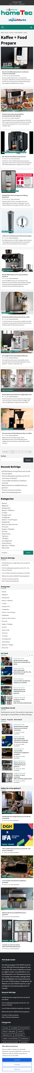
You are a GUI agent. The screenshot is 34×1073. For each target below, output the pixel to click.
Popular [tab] (10, 719)
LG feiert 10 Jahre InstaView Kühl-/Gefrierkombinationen (10, 580)
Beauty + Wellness (8, 510)
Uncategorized (7, 541)
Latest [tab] (3, 719)
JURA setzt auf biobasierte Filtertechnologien (17, 236)
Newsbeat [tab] (18, 719)
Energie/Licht (6, 515)
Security (4, 531)
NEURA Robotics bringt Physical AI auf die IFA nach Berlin (16, 564)
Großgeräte (6, 517)
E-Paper (4, 513)
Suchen (3, 456)
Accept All (17, 1060)
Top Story (16, 67)
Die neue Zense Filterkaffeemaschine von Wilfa (17, 433)
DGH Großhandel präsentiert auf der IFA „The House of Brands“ (15, 569)
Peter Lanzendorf (15, 75)
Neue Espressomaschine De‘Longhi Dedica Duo (17, 394)
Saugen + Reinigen (8, 529)
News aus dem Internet (20, 152)
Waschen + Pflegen (8, 545)
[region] (17, 1058)
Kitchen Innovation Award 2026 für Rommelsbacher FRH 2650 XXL (13, 115)
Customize (17, 1064)
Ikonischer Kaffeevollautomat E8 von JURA (15, 317)
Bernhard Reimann (13, 238)
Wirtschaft (5, 548)
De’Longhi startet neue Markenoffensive (15, 356)
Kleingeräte (17, 110)
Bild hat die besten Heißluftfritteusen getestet (15, 576)
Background (6, 508)
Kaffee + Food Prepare (7, 67)
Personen (5, 527)
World (15, 4)
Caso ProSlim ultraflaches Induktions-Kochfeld (16, 573)
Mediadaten (21, 4)
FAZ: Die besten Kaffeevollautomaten (14, 156)
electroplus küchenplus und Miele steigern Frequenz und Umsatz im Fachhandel (21, 701)
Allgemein (5, 506)
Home (11, 4)
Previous (5, 452)
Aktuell (4, 191)
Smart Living (6, 534)
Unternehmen (6, 543)
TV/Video (5, 538)
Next (30, 452)
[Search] (31, 27)
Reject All (17, 1069)
